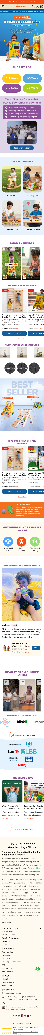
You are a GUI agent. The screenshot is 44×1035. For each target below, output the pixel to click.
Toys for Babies (8, 931)
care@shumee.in (13, 993)
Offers (4, 944)
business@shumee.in (15, 1009)
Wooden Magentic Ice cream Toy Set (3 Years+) (21, 647)
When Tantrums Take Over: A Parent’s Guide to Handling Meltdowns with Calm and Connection (12, 807)
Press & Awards (8, 982)
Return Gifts (6, 941)
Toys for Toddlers (8, 935)
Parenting (6, 955)
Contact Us (6, 958)
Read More (7, 819)
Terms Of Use (7, 968)
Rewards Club (7, 952)
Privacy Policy (7, 971)
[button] (2, 6)
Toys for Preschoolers (10, 938)
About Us (5, 979)
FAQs (4, 965)
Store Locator (7, 985)
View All (22, 338)
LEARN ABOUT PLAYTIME (23, 829)
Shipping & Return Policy (11, 962)
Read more (6, 922)
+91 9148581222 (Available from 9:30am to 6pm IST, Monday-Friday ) (22, 998)
